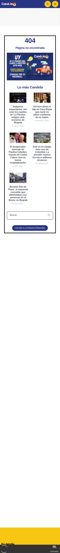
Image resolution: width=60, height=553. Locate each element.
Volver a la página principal (30, 228)
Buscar (13, 215)
